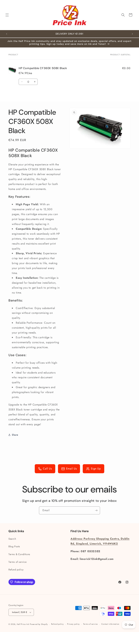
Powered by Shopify (39, 624)
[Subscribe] (96, 510)
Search (12, 538)
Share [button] (15, 434)
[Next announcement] (132, 34)
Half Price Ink (23, 624)
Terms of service (17, 562)
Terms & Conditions (19, 554)
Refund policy (16, 569)
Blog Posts (14, 546)
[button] (7, 15)
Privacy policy (73, 624)
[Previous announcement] (6, 34)
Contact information (110, 624)
